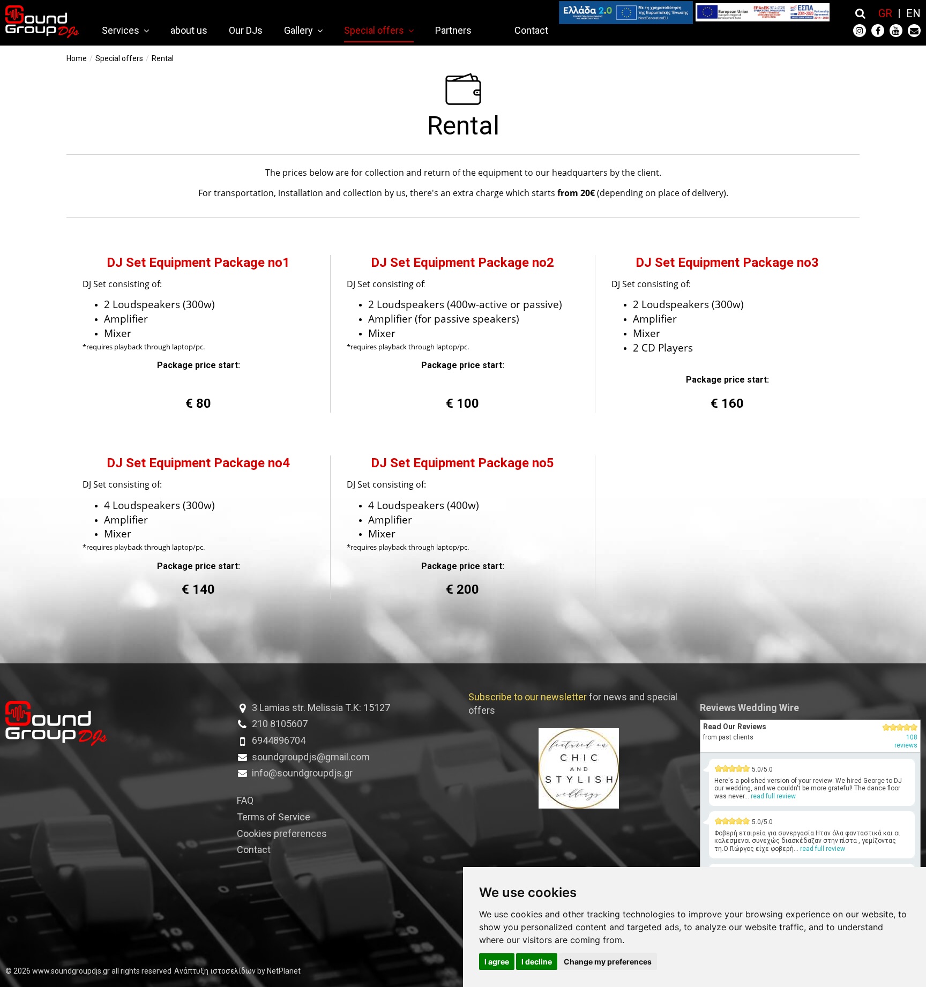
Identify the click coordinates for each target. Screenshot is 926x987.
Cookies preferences (282, 833)
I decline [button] (536, 961)
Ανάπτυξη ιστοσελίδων (215, 971)
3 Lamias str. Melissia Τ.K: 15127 (321, 707)
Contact (914, 30)
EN (913, 13)
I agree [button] (496, 961)
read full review (773, 796)
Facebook (877, 30)
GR (885, 13)
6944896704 (278, 740)
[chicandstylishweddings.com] (579, 768)
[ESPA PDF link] (763, 12)
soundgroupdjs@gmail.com (311, 756)
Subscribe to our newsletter (527, 696)
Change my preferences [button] (608, 961)
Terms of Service (273, 816)
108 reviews (905, 741)
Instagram (859, 30)
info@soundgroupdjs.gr (302, 773)
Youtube (896, 30)
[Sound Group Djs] (42, 21)
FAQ (245, 800)
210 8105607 (280, 723)
